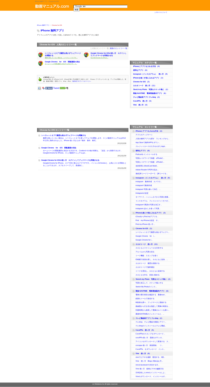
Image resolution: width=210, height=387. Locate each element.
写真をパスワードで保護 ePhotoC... (150, 158)
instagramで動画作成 (145, 185)
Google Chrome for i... (145, 236)
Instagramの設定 (142, 193)
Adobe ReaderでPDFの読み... (147, 170)
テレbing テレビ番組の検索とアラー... (151, 322)
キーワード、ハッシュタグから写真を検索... (152, 197)
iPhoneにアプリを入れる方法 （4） (147, 66)
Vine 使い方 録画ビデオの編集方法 (150, 369)
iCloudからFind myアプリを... (147, 217)
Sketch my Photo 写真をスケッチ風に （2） (151, 89)
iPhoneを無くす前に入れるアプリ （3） (148, 78)
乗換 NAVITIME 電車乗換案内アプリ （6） (150, 93)
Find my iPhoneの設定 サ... (147, 220)
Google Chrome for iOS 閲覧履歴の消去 (62, 62)
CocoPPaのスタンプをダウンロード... (150, 334)
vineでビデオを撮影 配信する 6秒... (150, 357)
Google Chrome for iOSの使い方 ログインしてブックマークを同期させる (70, 160)
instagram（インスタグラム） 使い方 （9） (151, 74)
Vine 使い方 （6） (140, 105)
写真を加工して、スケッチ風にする (149, 283)
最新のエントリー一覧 (118, 48)
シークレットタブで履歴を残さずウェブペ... (152, 232)
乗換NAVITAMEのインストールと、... (150, 314)
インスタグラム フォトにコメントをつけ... (152, 201)
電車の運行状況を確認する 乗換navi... (151, 295)
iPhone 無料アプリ (43, 25)
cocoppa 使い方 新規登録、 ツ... (149, 345)
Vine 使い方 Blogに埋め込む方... (149, 361)
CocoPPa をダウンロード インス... (150, 349)
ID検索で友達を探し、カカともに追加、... (152, 259)
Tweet (56, 88)
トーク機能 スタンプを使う (147, 256)
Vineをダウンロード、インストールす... (151, 376)
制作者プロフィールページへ (81, 81)
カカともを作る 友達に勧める (148, 275)
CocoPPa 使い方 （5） (142, 101)
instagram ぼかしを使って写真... (148, 209)
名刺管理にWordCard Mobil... (147, 166)
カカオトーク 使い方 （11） (144, 86)
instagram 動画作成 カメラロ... (149, 182)
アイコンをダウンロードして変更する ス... (152, 341)
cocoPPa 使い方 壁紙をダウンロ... (149, 338)
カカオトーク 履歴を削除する (148, 263)
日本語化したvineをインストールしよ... (151, 373)
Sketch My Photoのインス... (146, 287)
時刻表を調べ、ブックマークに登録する (151, 302)
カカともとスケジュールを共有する (149, 248)
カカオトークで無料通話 (145, 267)
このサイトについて (160, 12)
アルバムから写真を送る (145, 252)
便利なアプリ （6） (140, 70)
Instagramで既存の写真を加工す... (149, 205)
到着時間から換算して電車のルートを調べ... (152, 310)
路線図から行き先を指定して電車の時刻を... (152, 306)
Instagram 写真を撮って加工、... (148, 189)
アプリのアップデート (144, 135)
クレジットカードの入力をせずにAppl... (151, 146)
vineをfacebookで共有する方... (147, 365)
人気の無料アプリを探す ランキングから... (152, 139)
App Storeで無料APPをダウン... (148, 143)
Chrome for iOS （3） (142, 82)
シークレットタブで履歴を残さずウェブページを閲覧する (63, 135)
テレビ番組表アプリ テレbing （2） (147, 97)
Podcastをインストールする (146, 154)
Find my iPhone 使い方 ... (145, 224)
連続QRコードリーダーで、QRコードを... (152, 174)
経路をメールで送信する (145, 299)
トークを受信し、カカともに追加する (150, 271)
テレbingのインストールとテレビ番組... (151, 326)
